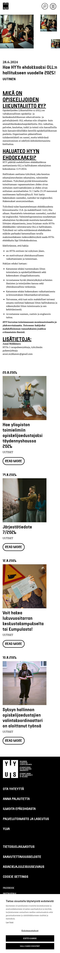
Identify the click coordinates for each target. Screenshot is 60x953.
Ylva (6, 829)
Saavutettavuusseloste (22, 857)
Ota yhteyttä (13, 789)
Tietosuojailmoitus (19, 846)
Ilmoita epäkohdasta (19, 809)
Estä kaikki (30, 938)
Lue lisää (9, 922)
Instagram (9, 893)
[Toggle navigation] (53, 6)
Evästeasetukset (30, 931)
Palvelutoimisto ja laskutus (26, 819)
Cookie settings (15, 876)
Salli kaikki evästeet (30, 946)
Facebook (8, 887)
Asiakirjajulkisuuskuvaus (23, 866)
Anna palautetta (16, 799)
